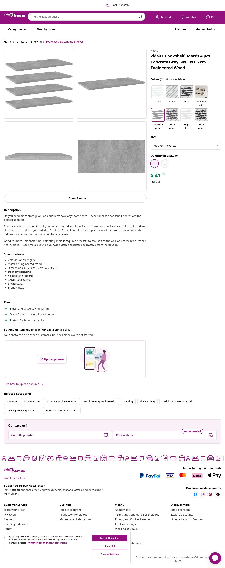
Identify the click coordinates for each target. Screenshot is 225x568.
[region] (67, 547)
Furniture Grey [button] (32, 401)
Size (153, 136)
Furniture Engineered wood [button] (62, 401)
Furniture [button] (11, 401)
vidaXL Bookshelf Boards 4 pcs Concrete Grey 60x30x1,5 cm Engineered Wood (180, 61)
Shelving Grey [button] (147, 401)
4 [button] (154, 163)
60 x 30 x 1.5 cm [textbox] (165, 146)
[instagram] (202, 494)
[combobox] (86, 17)
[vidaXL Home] (14, 15)
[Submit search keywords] (140, 16)
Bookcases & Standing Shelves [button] (62, 410)
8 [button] (165, 163)
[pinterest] (210, 494)
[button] (157, 96)
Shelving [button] (128, 401)
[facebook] (195, 494)
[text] (158, 176)
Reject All (109, 546)
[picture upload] (95, 359)
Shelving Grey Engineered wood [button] (23, 410)
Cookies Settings (125, 524)
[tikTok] (218, 494)
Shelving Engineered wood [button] (177, 401)
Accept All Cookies (109, 538)
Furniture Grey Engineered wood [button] (101, 401)
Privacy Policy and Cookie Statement (47, 542)
